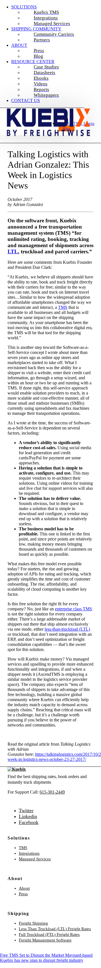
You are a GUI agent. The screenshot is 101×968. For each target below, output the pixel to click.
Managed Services (35, 859)
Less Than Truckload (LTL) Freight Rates (55, 929)
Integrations (29, 853)
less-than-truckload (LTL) (67, 629)
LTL (13, 251)
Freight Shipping (33, 923)
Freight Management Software (45, 940)
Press (23, 894)
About (24, 888)
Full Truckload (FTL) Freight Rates (49, 934)
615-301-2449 (52, 792)
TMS (62, 307)
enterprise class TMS (73, 608)
